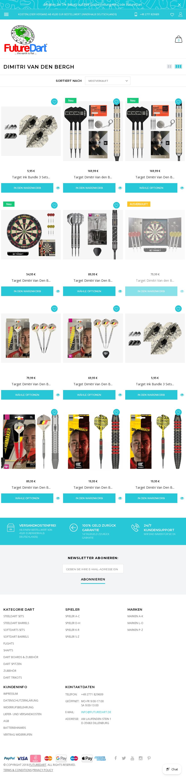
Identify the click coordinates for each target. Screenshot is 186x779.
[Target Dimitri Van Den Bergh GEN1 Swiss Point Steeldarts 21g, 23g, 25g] (31, 441)
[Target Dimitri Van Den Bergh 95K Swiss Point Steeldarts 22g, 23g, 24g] (155, 131)
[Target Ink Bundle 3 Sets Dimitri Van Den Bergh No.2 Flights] (31, 131)
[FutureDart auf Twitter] (124, 758)
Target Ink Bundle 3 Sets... (31, 177)
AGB (6, 721)
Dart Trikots (12, 677)
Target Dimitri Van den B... (93, 177)
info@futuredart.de (96, 712)
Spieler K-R (72, 630)
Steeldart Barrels (16, 623)
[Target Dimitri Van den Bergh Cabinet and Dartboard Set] (155, 234)
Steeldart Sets (13, 616)
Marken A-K (135, 616)
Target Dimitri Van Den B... (154, 177)
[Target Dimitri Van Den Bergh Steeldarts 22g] (155, 441)
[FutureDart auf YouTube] (132, 758)
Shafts (8, 650)
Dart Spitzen (12, 664)
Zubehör (9, 671)
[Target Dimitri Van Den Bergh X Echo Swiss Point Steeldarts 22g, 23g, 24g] (93, 234)
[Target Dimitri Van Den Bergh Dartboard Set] (31, 234)
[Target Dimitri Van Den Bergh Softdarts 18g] (93, 441)
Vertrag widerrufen (17, 735)
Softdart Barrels (16, 637)
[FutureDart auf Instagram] (140, 758)
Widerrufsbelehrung (18, 707)
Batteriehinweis (14, 728)
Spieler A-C (72, 616)
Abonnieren (93, 579)
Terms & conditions (17, 770)
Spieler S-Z (72, 637)
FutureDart (37, 765)
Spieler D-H (72, 623)
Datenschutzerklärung (20, 700)
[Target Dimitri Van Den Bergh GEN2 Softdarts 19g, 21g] (31, 338)
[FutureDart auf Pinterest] (149, 758)
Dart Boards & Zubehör (20, 657)
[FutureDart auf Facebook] (115, 758)
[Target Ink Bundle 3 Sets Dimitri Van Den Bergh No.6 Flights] (155, 338)
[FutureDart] (25, 38)
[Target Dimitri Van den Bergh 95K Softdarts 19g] (93, 131)
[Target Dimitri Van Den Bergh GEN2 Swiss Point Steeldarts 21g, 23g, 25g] (93, 338)
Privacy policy (42, 770)
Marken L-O (135, 623)
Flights (8, 643)
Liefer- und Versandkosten (22, 714)
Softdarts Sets (14, 630)
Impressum (10, 694)
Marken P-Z (135, 630)
